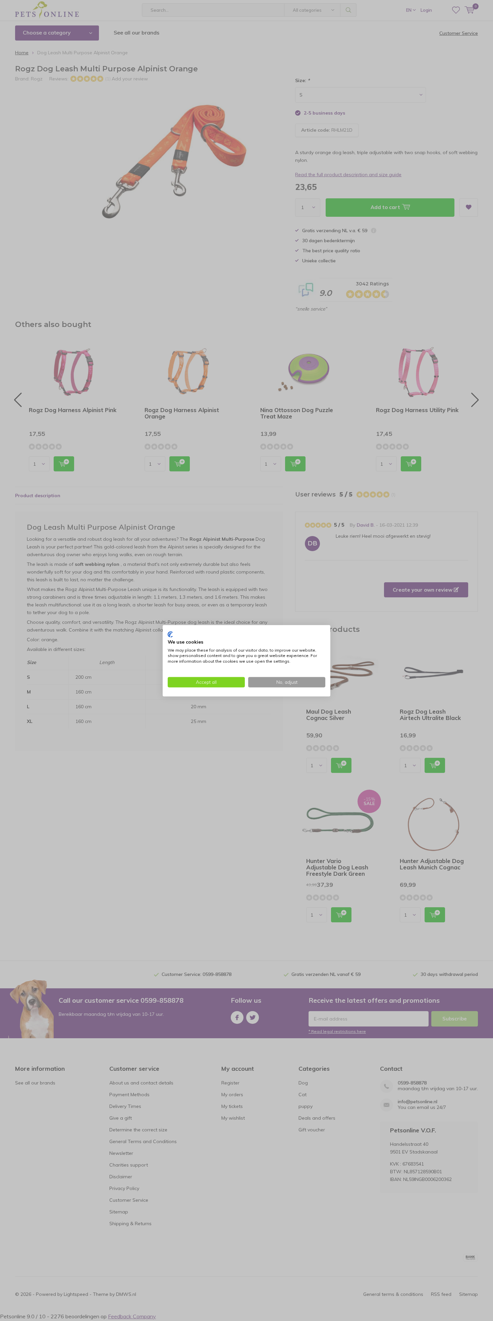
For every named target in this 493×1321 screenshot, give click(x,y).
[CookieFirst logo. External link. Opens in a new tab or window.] (170, 634)
